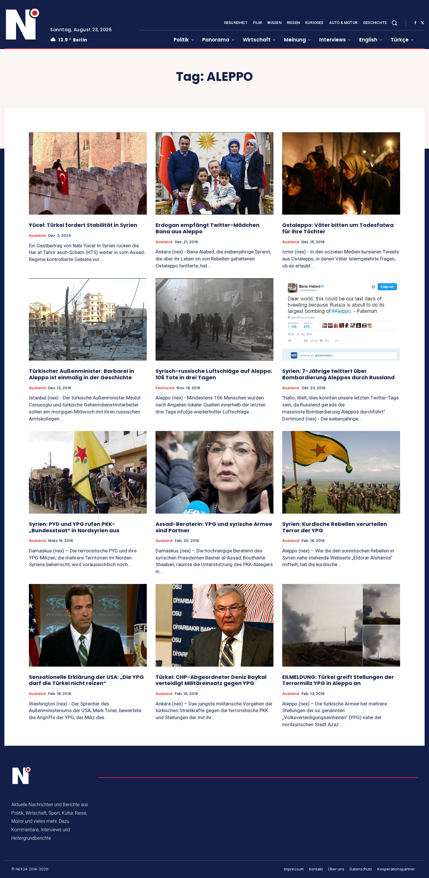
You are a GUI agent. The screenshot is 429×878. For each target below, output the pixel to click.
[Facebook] (415, 23)
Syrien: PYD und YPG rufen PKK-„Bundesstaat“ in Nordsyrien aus (74, 527)
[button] (394, 23)
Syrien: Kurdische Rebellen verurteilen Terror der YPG (334, 527)
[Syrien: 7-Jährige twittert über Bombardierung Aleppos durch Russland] (341, 319)
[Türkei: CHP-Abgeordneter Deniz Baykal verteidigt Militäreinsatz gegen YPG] (214, 625)
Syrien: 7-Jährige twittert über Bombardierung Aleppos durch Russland (338, 374)
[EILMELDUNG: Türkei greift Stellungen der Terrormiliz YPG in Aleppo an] (341, 625)
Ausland (37, 235)
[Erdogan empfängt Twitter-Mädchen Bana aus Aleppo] (214, 173)
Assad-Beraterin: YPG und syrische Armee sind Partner (214, 527)
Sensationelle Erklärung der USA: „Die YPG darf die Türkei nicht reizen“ (86, 680)
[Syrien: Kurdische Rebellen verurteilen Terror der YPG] (341, 472)
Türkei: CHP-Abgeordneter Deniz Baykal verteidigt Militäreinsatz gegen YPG (211, 680)
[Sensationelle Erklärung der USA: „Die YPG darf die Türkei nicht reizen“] (88, 625)
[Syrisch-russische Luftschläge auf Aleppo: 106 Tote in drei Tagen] (214, 319)
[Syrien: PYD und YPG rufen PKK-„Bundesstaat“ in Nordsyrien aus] (88, 472)
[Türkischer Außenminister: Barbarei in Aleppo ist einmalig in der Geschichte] (88, 319)
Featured (165, 388)
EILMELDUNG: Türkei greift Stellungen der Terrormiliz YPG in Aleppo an (338, 680)
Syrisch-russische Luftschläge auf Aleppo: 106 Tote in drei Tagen (214, 374)
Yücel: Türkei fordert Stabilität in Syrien (83, 225)
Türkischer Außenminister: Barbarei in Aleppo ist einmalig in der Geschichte (81, 374)
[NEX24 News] (22, 24)
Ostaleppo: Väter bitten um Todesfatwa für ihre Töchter (338, 228)
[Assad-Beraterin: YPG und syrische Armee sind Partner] (214, 472)
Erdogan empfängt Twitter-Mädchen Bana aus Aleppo (207, 228)
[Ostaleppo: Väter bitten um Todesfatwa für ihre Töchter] (341, 173)
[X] (422, 23)
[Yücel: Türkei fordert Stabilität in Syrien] (88, 173)
